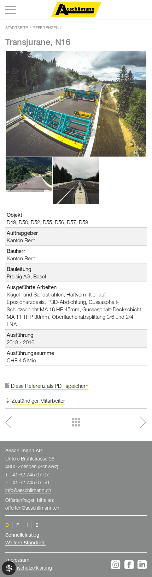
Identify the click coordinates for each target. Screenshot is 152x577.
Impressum (17, 560)
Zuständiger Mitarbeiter (38, 400)
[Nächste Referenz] (122, 422)
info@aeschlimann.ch (28, 490)
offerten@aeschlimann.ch (32, 508)
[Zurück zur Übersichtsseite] (76, 422)
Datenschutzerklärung (28, 568)
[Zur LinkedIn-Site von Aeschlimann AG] (142, 564)
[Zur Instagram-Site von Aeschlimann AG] (117, 564)
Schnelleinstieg (22, 535)
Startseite (16, 27)
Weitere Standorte (25, 542)
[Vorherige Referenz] (30, 422)
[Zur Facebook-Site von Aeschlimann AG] (130, 564)
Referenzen (46, 27)
